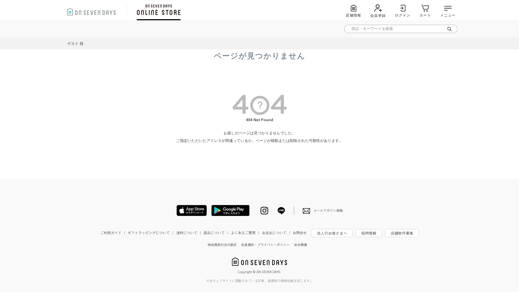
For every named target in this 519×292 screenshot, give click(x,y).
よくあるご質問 (245, 232)
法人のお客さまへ (332, 233)
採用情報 (368, 233)
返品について (216, 232)
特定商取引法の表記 (222, 244)
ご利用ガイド (113, 232)
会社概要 (300, 244)
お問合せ (300, 232)
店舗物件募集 (402, 233)
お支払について (276, 232)
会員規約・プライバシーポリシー (265, 244)
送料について (189, 232)
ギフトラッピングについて (151, 232)
